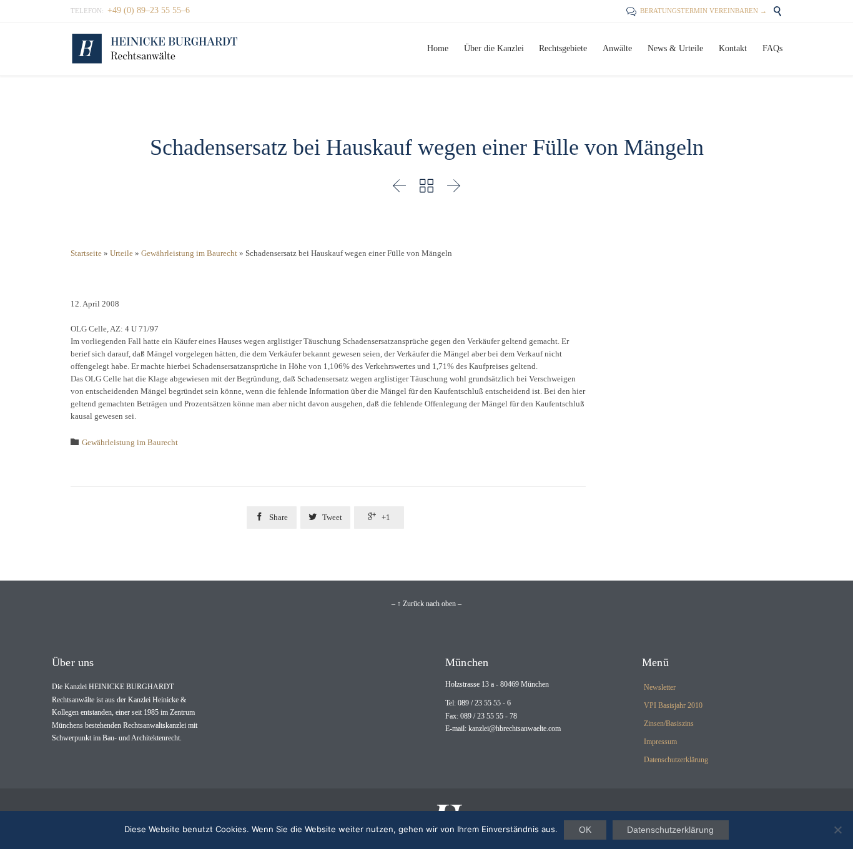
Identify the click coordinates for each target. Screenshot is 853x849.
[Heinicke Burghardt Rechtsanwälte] (155, 49)
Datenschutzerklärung (676, 759)
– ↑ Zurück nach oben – (426, 603)
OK (585, 830)
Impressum (660, 741)
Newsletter (660, 687)
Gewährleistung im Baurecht (189, 253)
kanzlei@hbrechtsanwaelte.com (514, 728)
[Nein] (837, 829)
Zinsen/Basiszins (669, 723)
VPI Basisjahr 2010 (673, 705)
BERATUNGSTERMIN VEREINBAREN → (696, 10)
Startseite (86, 253)
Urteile (121, 253)
